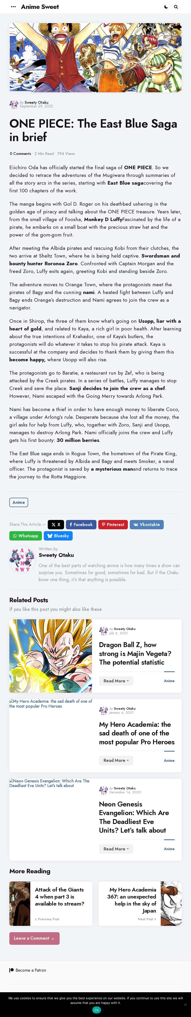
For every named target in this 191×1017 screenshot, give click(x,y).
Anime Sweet (40, 6)
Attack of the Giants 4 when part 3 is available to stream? (59, 896)
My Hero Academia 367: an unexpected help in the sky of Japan (131, 900)
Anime (19, 502)
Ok (97, 1010)
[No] (185, 1004)
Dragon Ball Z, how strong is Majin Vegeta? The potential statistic (135, 653)
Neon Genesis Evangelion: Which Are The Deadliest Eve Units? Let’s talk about (134, 817)
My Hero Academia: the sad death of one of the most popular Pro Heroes (137, 733)
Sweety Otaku (36, 102)
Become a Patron (31, 970)
